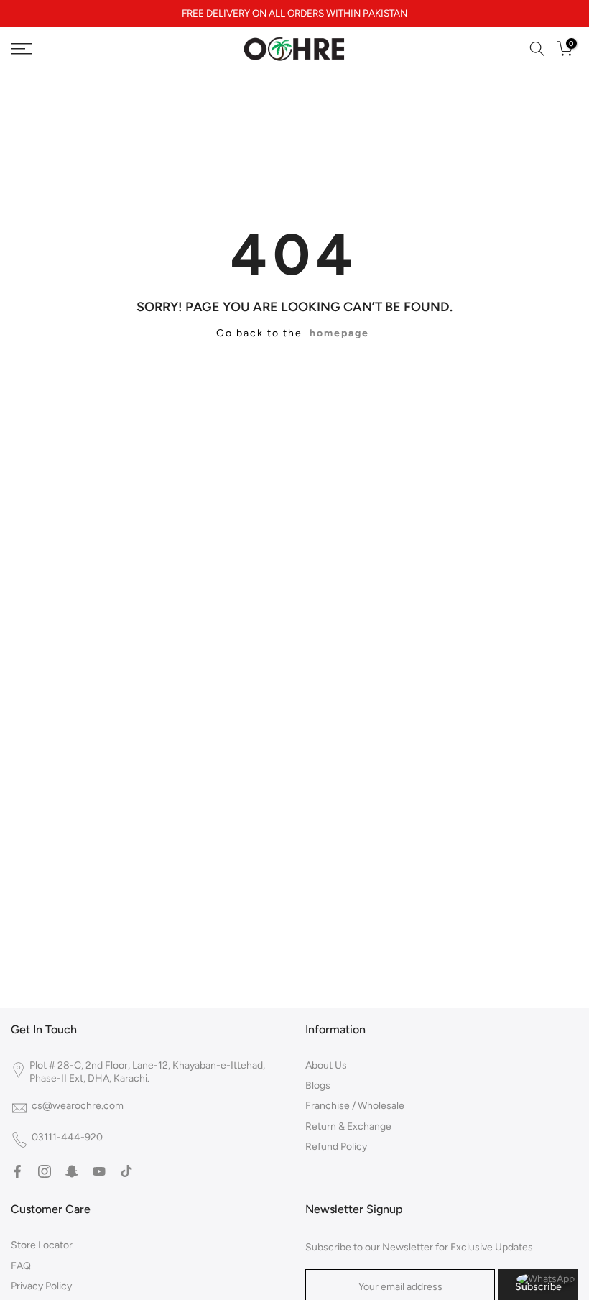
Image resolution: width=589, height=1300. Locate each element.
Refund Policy (336, 1146)
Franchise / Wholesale (354, 1106)
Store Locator (42, 1245)
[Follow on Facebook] (17, 1171)
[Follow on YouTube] (99, 1171)
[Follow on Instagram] (44, 1171)
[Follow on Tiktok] (126, 1171)
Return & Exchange (348, 1126)
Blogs (317, 1085)
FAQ (21, 1266)
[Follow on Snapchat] (71, 1171)
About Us (326, 1065)
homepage (339, 333)
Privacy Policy (41, 1286)
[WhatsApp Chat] (545, 1278)
